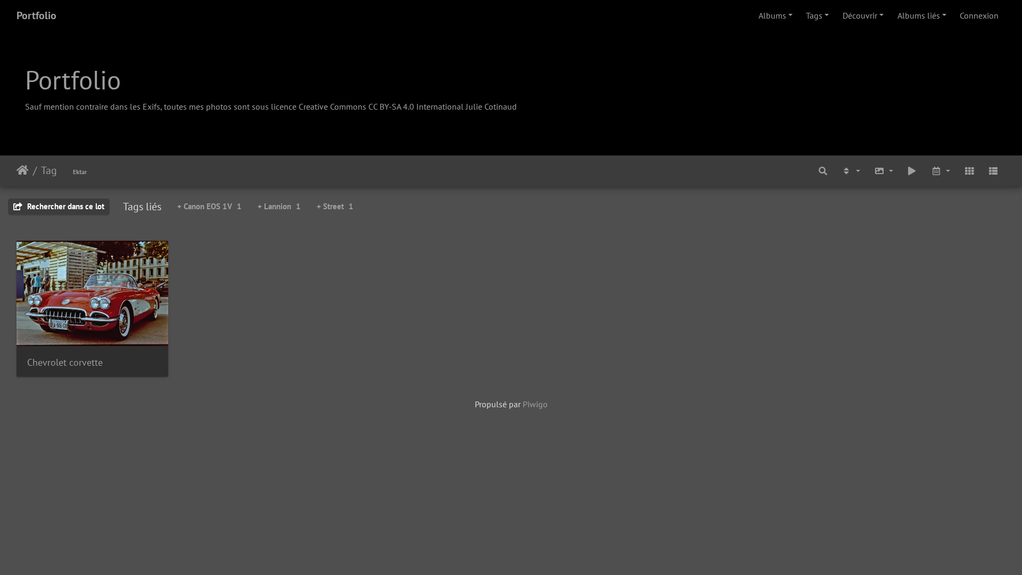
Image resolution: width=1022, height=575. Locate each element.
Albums (772, 15)
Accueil (23, 170)
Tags (814, 15)
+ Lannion (279, 206)
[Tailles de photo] (883, 171)
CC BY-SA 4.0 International (416, 106)
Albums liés (918, 15)
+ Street (335, 206)
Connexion (979, 15)
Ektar (80, 172)
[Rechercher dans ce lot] (823, 171)
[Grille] (969, 171)
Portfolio (36, 15)
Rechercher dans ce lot (64, 206)
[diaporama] (912, 171)
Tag (49, 170)
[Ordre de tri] (850, 171)
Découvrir (860, 15)
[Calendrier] (940, 171)
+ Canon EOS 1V (209, 206)
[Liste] (993, 171)
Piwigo (535, 404)
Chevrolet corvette (65, 362)
